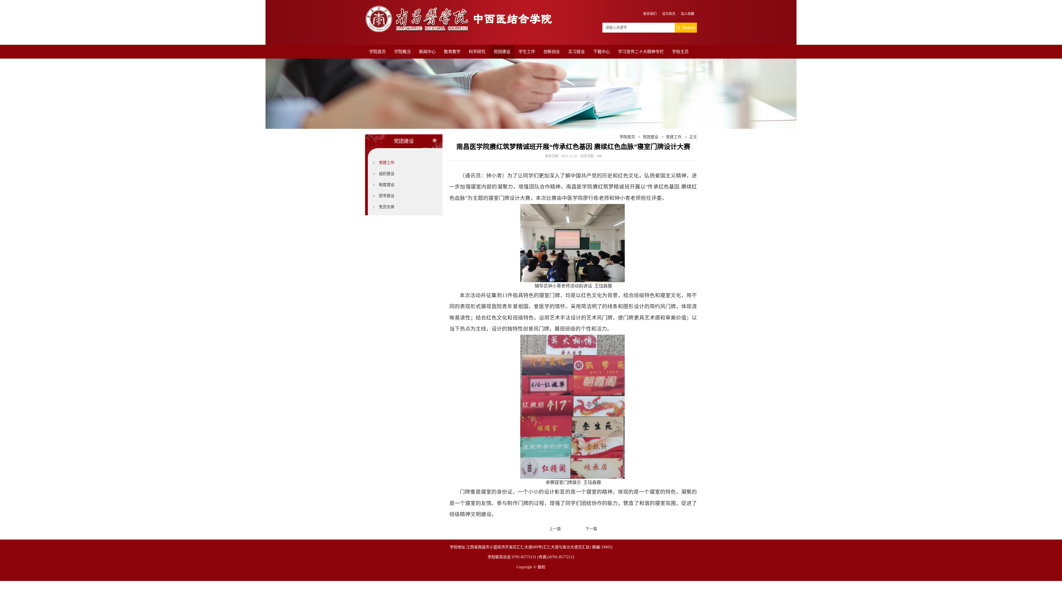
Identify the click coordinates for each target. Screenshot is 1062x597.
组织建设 (386, 174)
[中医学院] (462, 8)
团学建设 (386, 196)
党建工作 (386, 163)
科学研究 (477, 51)
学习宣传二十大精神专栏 (641, 51)
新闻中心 (427, 51)
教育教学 (452, 51)
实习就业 (576, 51)
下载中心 (601, 51)
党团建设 (502, 51)
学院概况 (402, 51)
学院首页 (377, 51)
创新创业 (551, 51)
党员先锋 (386, 207)
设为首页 (668, 14)
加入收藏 (687, 14)
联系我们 (650, 14)
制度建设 (386, 185)
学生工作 (527, 51)
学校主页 (680, 51)
